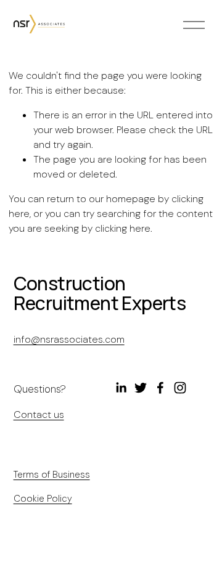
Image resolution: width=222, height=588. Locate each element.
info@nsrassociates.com (69, 339)
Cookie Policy (43, 498)
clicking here (122, 228)
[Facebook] (160, 388)
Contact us (39, 414)
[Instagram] (180, 388)
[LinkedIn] (121, 388)
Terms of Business (52, 474)
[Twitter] (140, 388)
